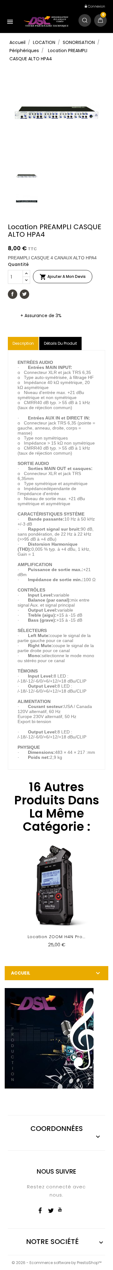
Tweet (24, 294)
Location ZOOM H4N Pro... (56, 937)
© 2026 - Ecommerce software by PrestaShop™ (56, 1262)
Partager (12, 294)
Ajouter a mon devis (63, 276)
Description (23, 343)
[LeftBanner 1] (49, 1038)
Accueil (20, 973)
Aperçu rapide (56, 899)
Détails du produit (60, 343)
